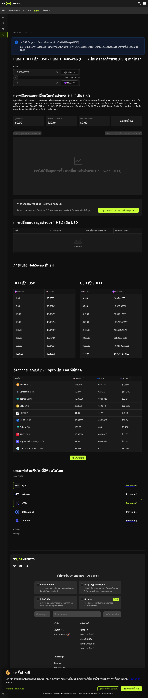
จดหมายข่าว (14, 10)
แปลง (13, 32)
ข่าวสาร (84, 629)
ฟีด (3, 10)
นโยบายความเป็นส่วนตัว (65, 693)
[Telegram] (27, 566)
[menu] (4, 25)
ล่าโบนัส (27, 10)
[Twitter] (14, 566)
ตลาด (36, 10)
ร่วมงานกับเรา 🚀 (62, 634)
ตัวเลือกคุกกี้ (107, 693)
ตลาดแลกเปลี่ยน (87, 643)
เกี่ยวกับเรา (59, 629)
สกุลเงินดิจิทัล (86, 639)
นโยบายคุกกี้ (134, 678)
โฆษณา (46, 10)
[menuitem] (4, 17)
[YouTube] (21, 566)
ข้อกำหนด (47, 693)
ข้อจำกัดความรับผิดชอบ (89, 693)
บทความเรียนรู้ (87, 634)
